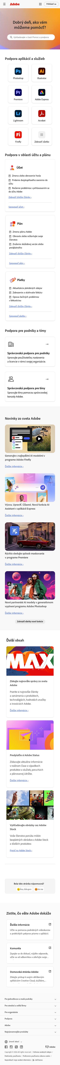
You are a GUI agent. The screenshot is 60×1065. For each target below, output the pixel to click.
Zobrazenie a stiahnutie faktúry (27, 292)
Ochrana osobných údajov (42, 1052)
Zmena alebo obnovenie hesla (26, 175)
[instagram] (11, 1046)
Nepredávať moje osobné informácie (18, 1060)
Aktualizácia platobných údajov (27, 288)
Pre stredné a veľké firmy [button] (15, 1005)
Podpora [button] (8, 1018)
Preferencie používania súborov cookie (36, 1056)
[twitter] (16, 1046)
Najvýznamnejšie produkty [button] (16, 1032)
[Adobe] (15, 4)
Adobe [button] (7, 1025)
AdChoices (39, 1060)
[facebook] (6, 1046)
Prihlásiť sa (51, 4)
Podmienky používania (13, 1056)
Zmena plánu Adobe (22, 231)
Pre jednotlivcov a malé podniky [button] (18, 999)
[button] (40, 4)
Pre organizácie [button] (11, 1012)
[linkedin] (21, 1046)
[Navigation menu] (4, 4)
